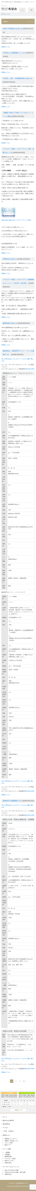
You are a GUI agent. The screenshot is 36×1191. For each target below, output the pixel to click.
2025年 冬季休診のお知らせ (12, 29)
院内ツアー (8, 1145)
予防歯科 (7, 1154)
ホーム (5, 1117)
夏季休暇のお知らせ (10, 323)
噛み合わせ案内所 (8, 1120)
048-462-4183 (29, 369)
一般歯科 (7, 1152)
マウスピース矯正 (10, 1158)
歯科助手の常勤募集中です (12, 801)
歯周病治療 (8, 1156)
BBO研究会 (6, 1124)
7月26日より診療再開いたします (14, 53)
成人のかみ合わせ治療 (11, 1170)
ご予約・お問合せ (8, 1131)
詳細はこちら (5, 47)
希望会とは (6, 1135)
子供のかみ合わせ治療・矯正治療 (15, 1172)
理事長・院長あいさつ (11, 1141)
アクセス (5, 1127)
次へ (24, 1081)
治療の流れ (8, 1162)
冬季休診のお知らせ (10, 259)
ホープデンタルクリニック (11, 1166)
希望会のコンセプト (11, 1138)
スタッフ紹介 (9, 1143)
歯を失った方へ (9, 1160)
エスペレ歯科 (7, 1149)
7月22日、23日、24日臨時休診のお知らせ (17, 78)
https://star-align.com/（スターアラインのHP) (16, 220)
